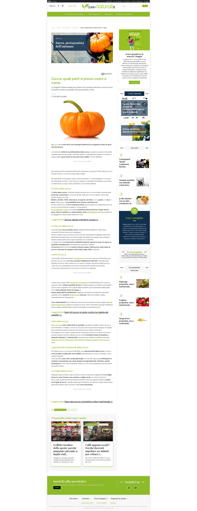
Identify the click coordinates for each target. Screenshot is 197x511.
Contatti (85, 499)
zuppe (62, 202)
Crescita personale (137, 1)
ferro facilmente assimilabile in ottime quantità (79, 340)
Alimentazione (60, 409)
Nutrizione (72, 409)
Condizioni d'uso (87, 503)
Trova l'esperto (93, 14)
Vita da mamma (117, 1)
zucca (56, 145)
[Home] (98, 7)
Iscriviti (70, 6)
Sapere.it (146, 1)
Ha (60, 210)
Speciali (108, 14)
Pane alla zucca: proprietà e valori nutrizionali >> (88, 401)
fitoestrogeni (74, 295)
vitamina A (55, 340)
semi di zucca (79, 258)
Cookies (113, 503)
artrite (97, 307)
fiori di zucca (57, 325)
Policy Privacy (102, 503)
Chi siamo (73, 499)
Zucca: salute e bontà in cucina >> (81, 219)
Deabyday (109, 1)
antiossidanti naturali (95, 212)
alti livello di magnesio (79, 283)
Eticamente (127, 1)
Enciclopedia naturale (74, 14)
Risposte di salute (123, 14)
